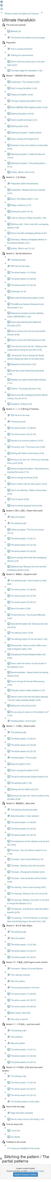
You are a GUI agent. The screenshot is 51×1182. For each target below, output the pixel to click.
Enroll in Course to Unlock (25, 1174)
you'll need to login (36, 1171)
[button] (1, 2)
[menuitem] (1, 6)
